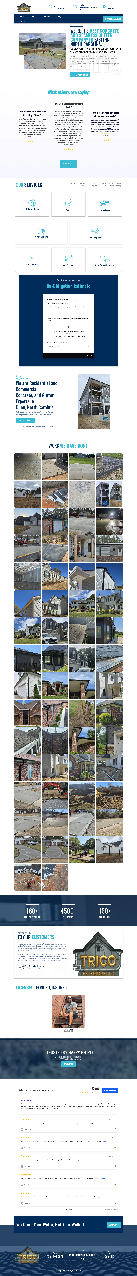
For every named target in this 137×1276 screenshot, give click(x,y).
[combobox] (68, 347)
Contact (22, 21)
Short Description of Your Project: (58, 303)
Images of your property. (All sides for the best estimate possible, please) (68, 319)
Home (22, 16)
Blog (59, 16)
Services (47, 16)
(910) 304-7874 (55, 1256)
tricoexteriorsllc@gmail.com (82, 1256)
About (34, 16)
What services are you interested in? (58, 342)
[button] (89, 355)
